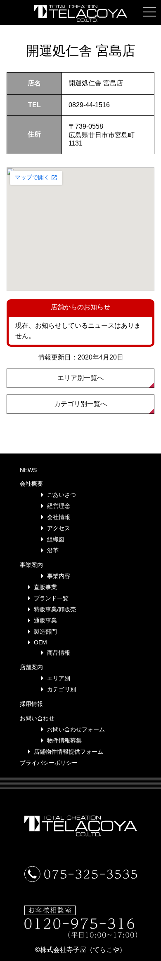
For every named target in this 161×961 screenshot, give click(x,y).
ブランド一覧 (51, 598)
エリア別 (58, 678)
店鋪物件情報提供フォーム (68, 751)
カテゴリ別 (61, 689)
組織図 (55, 539)
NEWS (28, 470)
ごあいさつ (61, 494)
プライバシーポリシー (49, 762)
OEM (40, 642)
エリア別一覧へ (80, 377)
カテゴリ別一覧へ (80, 403)
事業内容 (58, 576)
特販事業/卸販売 (55, 609)
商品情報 (58, 652)
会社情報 (58, 517)
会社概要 (31, 483)
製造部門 (45, 631)
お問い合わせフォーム (76, 729)
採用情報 (31, 703)
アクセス (58, 528)
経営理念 (58, 506)
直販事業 (45, 587)
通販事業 (45, 620)
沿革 (53, 550)
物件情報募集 (64, 740)
